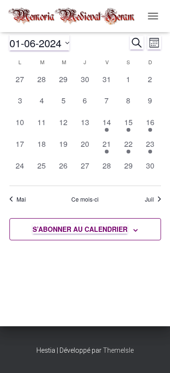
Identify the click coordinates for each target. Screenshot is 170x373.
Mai (21, 199)
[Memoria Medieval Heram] (75, 16)
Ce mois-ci (85, 199)
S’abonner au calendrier (80, 229)
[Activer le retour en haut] (151, 354)
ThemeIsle (118, 350)
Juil (149, 199)
